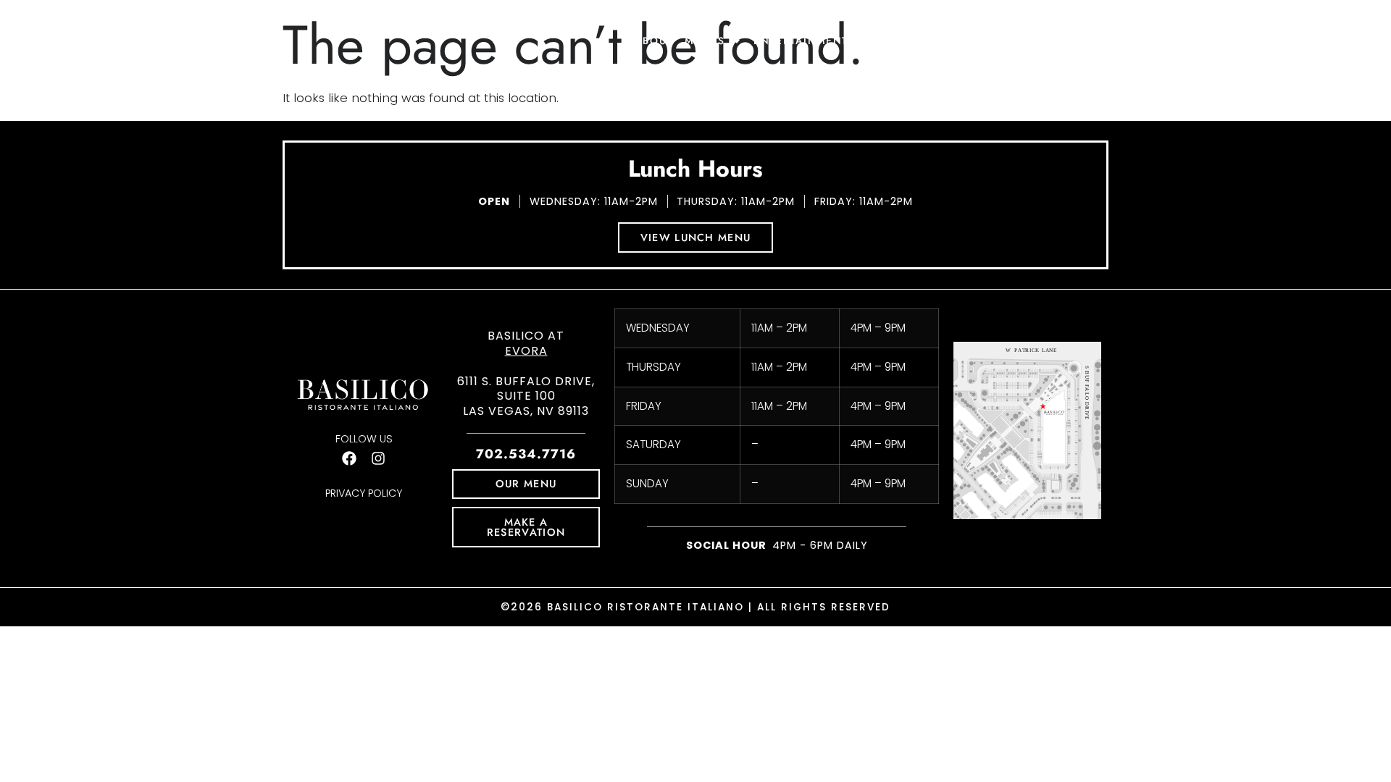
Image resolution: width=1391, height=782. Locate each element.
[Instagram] (378, 458)
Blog (1001, 40)
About (654, 40)
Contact (1117, 40)
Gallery (1053, 40)
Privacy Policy (363, 493)
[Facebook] (349, 458)
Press (956, 40)
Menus (705, 40)
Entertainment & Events (831, 40)
